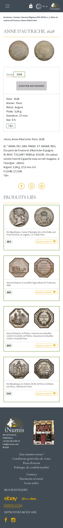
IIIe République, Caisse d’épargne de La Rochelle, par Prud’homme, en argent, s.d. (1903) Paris (31, 233)
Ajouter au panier (44, 241)
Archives (8, 17)
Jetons (16, 17)
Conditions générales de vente (31, 458)
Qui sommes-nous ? (31, 454)
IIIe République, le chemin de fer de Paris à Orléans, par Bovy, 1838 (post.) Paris (30, 385)
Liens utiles (31, 483)
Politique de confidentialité (31, 467)
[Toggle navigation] (7, 6)
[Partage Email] (31, 186)
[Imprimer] (41, 186)
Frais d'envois (31, 463)
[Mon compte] (37, 6)
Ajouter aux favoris (31, 85)
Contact (31, 474)
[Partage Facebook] (21, 186)
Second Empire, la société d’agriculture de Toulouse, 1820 (31, 284)
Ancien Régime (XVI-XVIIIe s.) (36, 17)
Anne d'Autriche (29, 20)
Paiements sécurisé (31, 479)
